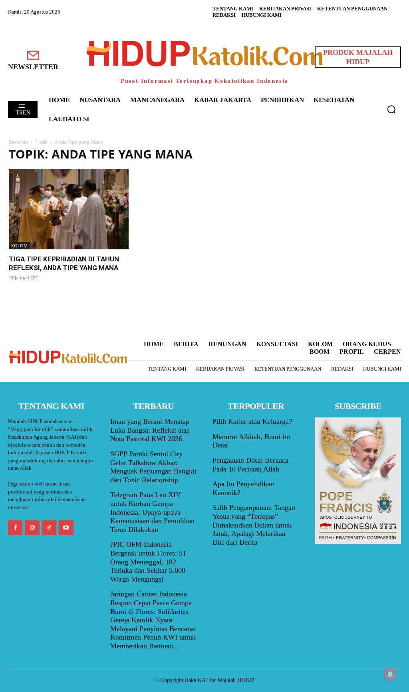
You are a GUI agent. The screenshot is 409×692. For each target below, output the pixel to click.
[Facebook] (15, 527)
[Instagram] (32, 527)
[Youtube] (66, 527)
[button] (391, 109)
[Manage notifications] (390, 674)
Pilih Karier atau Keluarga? (252, 421)
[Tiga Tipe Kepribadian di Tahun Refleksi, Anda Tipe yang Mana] (69, 209)
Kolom (19, 246)
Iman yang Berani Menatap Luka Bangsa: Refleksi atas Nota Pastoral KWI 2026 (149, 430)
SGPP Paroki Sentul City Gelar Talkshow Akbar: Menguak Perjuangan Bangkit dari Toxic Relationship (153, 467)
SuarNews (294, 154)
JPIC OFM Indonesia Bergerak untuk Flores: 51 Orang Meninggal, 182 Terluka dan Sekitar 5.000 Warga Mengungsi (148, 561)
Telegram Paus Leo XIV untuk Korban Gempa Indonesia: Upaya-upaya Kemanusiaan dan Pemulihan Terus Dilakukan (152, 512)
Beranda (18, 141)
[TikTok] (49, 527)
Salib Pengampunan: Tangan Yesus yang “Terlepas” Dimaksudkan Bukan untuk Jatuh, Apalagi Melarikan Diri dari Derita (253, 524)
